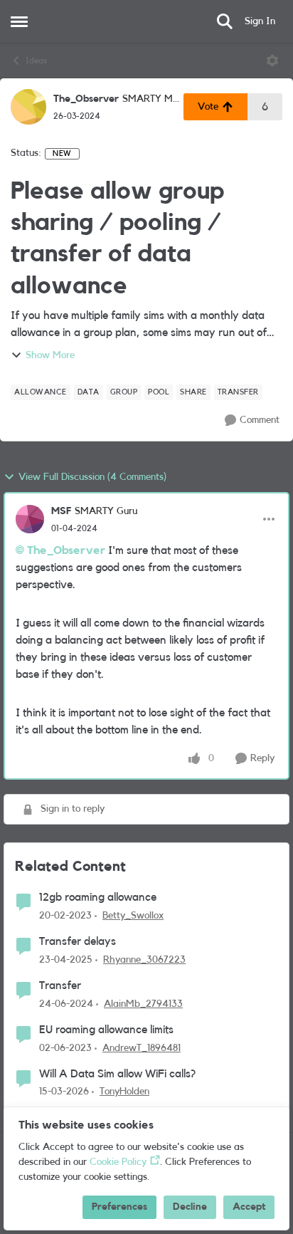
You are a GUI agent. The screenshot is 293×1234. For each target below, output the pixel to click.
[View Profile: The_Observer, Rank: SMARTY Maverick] (28, 107)
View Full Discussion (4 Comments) (92, 477)
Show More (50, 355)
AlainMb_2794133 (143, 1004)
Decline (190, 1207)
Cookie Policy (118, 1162)
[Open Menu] (272, 60)
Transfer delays (77, 941)
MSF (61, 511)
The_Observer (86, 99)
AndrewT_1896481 (141, 1048)
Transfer (60, 985)
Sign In (260, 21)
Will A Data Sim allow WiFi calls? (117, 1073)
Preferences (119, 1207)
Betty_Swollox (133, 916)
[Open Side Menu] (19, 21)
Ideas (36, 60)
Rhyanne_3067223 (144, 960)
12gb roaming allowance (97, 897)
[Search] (224, 21)
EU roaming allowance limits (106, 1029)
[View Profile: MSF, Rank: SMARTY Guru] (30, 519)
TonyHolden (124, 1092)
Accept (249, 1207)
